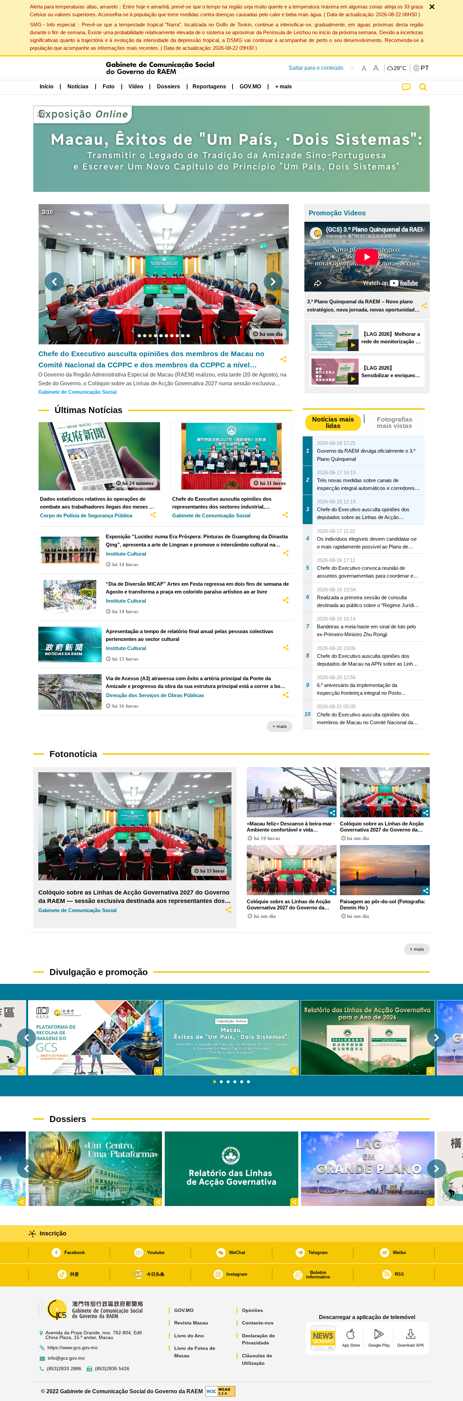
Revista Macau (191, 1322)
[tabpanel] (231, 1037)
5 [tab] (241, 1082)
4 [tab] (235, 1082)
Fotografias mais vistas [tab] (394, 422)
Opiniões (252, 1310)
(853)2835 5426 (112, 1368)
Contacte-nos (258, 1322)
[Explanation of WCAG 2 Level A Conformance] (220, 1391)
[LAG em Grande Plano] (368, 1168)
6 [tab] (248, 1082)
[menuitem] (78, 86)
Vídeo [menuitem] (135, 86)
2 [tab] (221, 1082)
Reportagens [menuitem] (209, 86)
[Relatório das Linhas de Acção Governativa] (231, 1168)
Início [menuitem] (47, 86)
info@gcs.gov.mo (66, 1358)
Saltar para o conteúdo (316, 68)
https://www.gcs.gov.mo (72, 1347)
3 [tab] (228, 1082)
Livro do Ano (189, 1335)
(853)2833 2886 (64, 1368)
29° (400, 68)
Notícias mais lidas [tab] (333, 422)
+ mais (280, 726)
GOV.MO (184, 1310)
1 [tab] (214, 1082)
